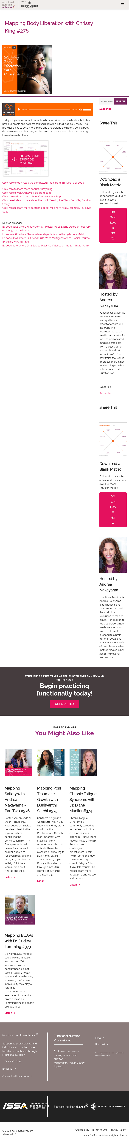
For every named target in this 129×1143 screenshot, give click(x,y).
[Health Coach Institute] (108, 1106)
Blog (98, 1038)
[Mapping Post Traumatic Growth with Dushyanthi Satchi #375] (50, 762)
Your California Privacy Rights (101, 1135)
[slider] (87, 109)
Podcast (100, 1044)
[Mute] (80, 109)
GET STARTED (64, 703)
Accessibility (82, 1129)
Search (120, 101)
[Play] (19, 109)
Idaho (123, 1135)
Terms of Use (99, 1129)
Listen (8, 877)
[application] (47, 109)
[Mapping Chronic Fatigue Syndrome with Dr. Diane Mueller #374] (83, 762)
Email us (7, 1068)
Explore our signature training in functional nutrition (66, 1055)
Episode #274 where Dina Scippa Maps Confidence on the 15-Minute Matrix (46, 245)
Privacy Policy (118, 1129)
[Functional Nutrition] (71, 1105)
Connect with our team (15, 1076)
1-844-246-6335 (11, 1061)
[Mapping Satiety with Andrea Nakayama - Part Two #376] (18, 762)
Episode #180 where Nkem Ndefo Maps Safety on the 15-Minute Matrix (43, 234)
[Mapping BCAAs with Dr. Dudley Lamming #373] (20, 909)
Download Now (113, 225)
